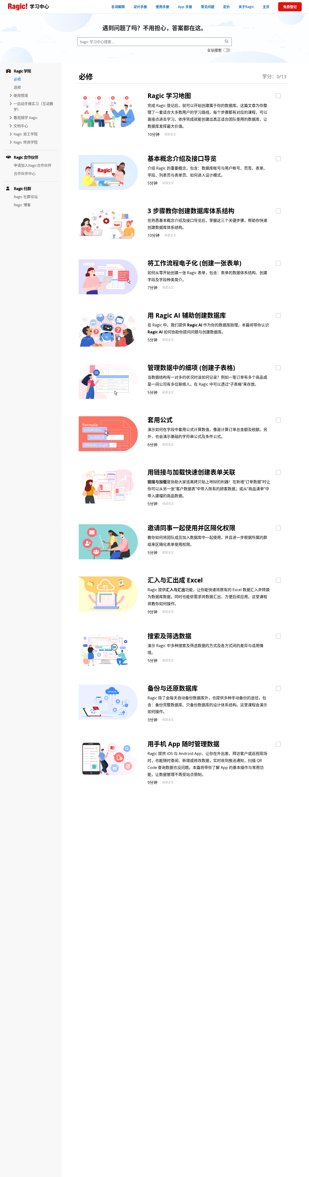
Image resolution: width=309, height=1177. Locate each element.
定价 (226, 6)
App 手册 (185, 6)
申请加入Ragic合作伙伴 (32, 165)
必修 (17, 79)
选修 (17, 87)
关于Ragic (246, 6)
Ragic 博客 (22, 204)
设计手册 (140, 6)
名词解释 (118, 6)
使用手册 (162, 6)
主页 (266, 6)
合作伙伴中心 (24, 173)
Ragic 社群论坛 (26, 196)
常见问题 (207, 6)
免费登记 (290, 6)
